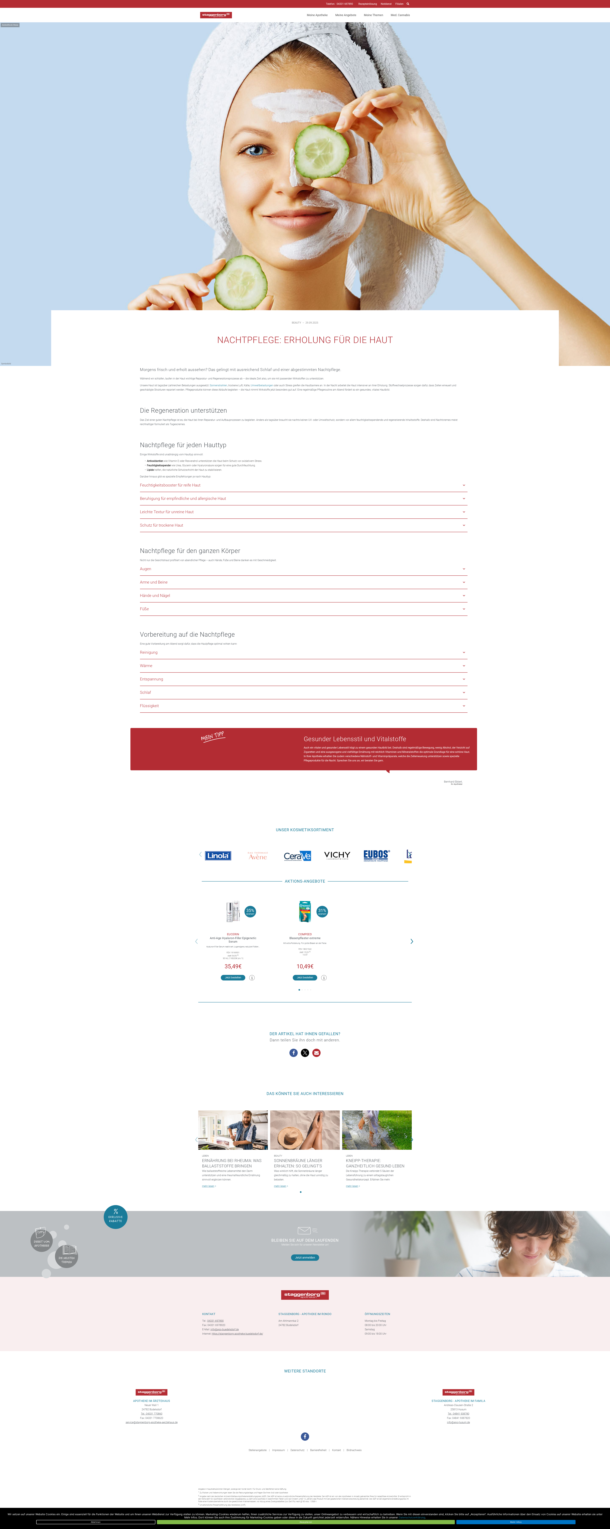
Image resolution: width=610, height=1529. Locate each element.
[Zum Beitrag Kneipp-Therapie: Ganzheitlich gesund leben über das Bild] (377, 1130)
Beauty (296, 322)
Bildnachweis (354, 1450)
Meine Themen (373, 15)
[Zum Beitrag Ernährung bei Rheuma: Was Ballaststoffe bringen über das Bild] (233, 1130)
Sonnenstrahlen (218, 385)
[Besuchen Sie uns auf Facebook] (305, 1436)
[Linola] (218, 856)
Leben (205, 1156)
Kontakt (336, 1450)
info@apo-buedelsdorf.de (224, 1329)
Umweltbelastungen (262, 385)
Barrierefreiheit (318, 1450)
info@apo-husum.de (458, 1422)
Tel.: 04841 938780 (458, 1413)
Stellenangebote (258, 1450)
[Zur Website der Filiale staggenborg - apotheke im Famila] (458, 1392)
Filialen (399, 3)
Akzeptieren (306, 1522)
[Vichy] (337, 856)
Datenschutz (298, 1450)
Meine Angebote (345, 15)
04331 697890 (345, 4)
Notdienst (386, 3)
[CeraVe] (297, 856)
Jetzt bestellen (233, 977)
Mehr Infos (516, 1522)
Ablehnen (96, 1522)
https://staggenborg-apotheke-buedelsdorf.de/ (237, 1333)
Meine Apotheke (317, 15)
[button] (410, 852)
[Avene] (257, 856)
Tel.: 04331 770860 (151, 1413)
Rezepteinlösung (367, 3)
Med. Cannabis (400, 15)
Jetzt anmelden (305, 1257)
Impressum (278, 1450)
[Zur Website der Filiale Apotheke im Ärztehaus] (151, 1392)
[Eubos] (376, 856)
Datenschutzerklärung (412, 1517)
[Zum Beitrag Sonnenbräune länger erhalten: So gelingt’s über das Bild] (305, 1130)
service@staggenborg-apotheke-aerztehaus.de (152, 1422)
